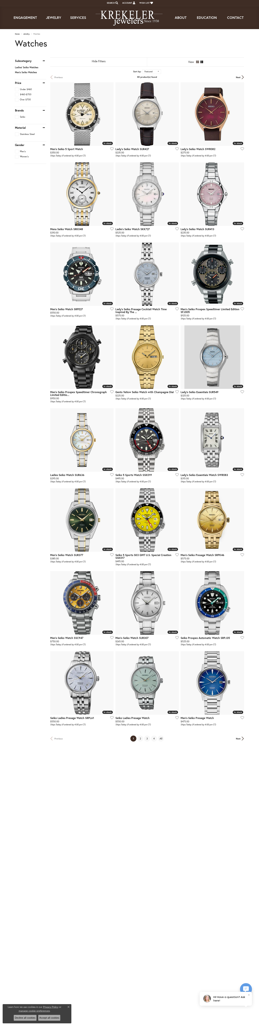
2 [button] (140, 738)
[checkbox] (23, 89)
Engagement (25, 17)
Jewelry (53, 17)
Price (18, 82)
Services (78, 17)
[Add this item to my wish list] (111, 148)
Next (238, 77)
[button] (112, 3)
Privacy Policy (50, 1007)
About (181, 17)
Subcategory (23, 60)
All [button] (161, 738)
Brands (19, 110)
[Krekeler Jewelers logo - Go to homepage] (129, 18)
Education (207, 17)
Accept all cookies (49, 1017)
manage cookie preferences (34, 1010)
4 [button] (154, 738)
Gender (19, 145)
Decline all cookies (25, 1017)
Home (17, 34)
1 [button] (134, 738)
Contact (235, 17)
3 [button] (147, 738)
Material (20, 127)
